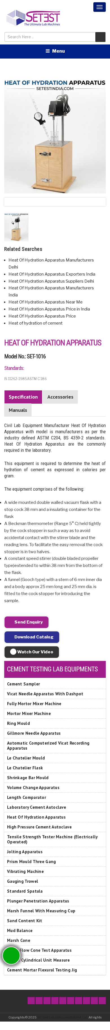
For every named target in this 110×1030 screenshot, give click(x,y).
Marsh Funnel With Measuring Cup (41, 910)
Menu (58, 51)
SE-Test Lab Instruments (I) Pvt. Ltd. (62, 1017)
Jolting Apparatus (25, 851)
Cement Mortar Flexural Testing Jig (42, 970)
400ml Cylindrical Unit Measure (38, 960)
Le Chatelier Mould (26, 758)
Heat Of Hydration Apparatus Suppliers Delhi (51, 281)
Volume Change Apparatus (33, 787)
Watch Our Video (34, 651)
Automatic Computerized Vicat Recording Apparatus (48, 745)
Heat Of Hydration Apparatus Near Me (45, 302)
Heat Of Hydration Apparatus (36, 817)
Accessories (60, 397)
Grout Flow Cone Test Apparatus (39, 950)
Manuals (18, 410)
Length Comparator (26, 797)
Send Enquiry (28, 622)
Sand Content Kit (24, 920)
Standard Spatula (25, 891)
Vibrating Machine (25, 871)
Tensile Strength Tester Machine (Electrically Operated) (52, 839)
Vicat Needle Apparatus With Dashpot (45, 693)
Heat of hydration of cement (35, 323)
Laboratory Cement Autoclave (36, 807)
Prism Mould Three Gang (31, 861)
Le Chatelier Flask (25, 767)
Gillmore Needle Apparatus (34, 733)
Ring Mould (18, 723)
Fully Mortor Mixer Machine (34, 703)
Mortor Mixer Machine (29, 713)
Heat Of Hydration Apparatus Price (42, 316)
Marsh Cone (18, 940)
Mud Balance (19, 930)
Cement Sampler (23, 684)
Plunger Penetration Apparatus (38, 901)
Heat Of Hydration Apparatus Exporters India (51, 274)
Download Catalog (34, 637)
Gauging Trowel (22, 881)
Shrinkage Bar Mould (28, 777)
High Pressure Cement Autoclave (39, 827)
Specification (23, 397)
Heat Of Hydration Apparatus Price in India (49, 309)
